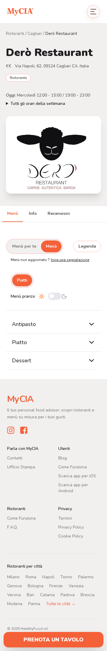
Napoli (48, 576)
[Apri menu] (93, 11)
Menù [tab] (12, 213)
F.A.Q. (12, 527)
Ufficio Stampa (21, 467)
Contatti (14, 458)
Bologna (35, 585)
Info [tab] (33, 213)
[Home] (20, 11)
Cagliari (35, 33)
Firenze (56, 585)
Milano (13, 576)
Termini (65, 518)
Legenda (87, 246)
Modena (14, 603)
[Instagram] (10, 429)
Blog (62, 458)
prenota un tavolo (53, 639)
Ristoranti (15, 33)
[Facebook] (23, 429)
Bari (30, 594)
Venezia (76, 585)
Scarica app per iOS (77, 475)
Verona (14, 594)
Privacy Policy (71, 527)
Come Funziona (72, 467)
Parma (34, 603)
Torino (66, 576)
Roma (31, 576)
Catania (47, 594)
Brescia (88, 594)
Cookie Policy (70, 536)
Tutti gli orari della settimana (37, 103)
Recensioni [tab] (59, 213)
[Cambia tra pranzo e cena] (54, 297)
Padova (68, 594)
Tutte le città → (60, 603)
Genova (14, 585)
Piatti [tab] (22, 280)
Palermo (86, 576)
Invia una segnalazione (70, 259)
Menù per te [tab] (24, 246)
